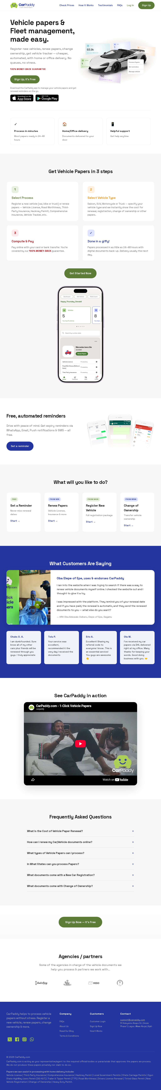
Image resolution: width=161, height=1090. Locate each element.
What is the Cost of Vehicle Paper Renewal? (55, 831)
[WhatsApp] (31, 1042)
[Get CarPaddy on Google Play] (47, 98)
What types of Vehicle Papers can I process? (55, 853)
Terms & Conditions (69, 1036)
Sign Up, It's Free (25, 79)
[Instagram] (24, 1042)
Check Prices (66, 5)
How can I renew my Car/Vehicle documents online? (59, 842)
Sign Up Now (96, 1026)
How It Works (86, 5)
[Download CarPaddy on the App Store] (21, 98)
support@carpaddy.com (132, 1020)
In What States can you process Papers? (53, 864)
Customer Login (97, 1021)
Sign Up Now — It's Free (80, 922)
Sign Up (146, 5)
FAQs (119, 5)
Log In (130, 5)
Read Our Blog (67, 1031)
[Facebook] (17, 1042)
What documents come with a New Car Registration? (61, 875)
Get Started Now (80, 273)
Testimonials (105, 5)
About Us (64, 1026)
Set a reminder (20, 446)
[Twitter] (9, 1042)
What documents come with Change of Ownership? (60, 886)
